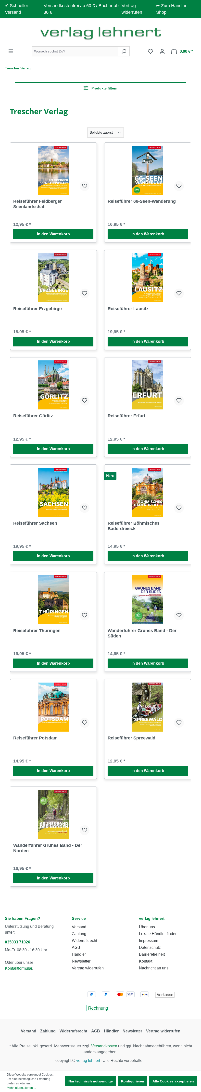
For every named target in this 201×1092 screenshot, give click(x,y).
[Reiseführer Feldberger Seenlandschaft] (53, 170)
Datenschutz (150, 947)
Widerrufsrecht (84, 941)
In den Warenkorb (53, 234)
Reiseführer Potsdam (35, 738)
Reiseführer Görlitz (33, 415)
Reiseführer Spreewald (131, 738)
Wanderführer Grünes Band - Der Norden (47, 848)
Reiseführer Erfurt (126, 415)
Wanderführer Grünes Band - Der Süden (142, 633)
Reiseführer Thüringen (37, 630)
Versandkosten (104, 1046)
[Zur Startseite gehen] (100, 33)
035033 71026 (17, 942)
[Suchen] (124, 51)
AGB (76, 947)
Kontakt (145, 961)
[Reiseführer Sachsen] (53, 492)
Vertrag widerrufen (88, 968)
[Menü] (11, 51)
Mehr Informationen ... (21, 1088)
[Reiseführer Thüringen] (53, 599)
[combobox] (75, 51)
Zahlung (79, 934)
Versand (79, 927)
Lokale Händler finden (158, 934)
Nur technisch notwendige (90, 1081)
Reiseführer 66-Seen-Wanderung (142, 201)
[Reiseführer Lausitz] (148, 277)
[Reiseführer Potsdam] (53, 707)
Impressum (148, 941)
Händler (79, 954)
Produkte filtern (103, 88)
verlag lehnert (151, 918)
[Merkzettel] (150, 51)
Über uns (147, 927)
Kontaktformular (18, 968)
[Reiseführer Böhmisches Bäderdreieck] (148, 492)
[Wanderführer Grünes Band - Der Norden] (53, 814)
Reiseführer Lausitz (128, 308)
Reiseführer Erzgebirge (37, 308)
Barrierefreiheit (152, 954)
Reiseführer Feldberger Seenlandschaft (37, 204)
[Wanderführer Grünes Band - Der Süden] (148, 599)
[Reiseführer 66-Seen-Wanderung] (148, 170)
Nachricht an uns (153, 968)
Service (79, 918)
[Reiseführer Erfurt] (148, 384)
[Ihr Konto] (162, 51)
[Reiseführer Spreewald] (148, 707)
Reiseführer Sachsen (35, 523)
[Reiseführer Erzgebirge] (53, 277)
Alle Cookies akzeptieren (173, 1081)
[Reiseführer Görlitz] (53, 384)
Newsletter (81, 961)
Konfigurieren (132, 1081)
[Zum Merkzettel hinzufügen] (84, 186)
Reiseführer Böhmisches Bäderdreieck (134, 526)
